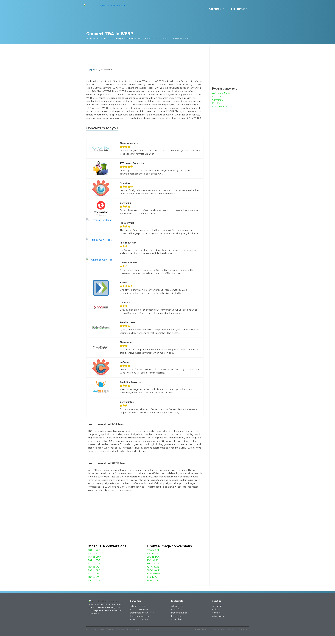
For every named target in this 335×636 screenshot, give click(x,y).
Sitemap (243, 629)
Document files (179, 613)
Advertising (218, 616)
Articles (216, 609)
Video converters (139, 619)
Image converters (139, 616)
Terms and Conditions (223, 629)
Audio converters (139, 609)
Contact (216, 613)
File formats (238, 9)
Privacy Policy (201, 629)
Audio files (176, 609)
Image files (176, 616)
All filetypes (177, 606)
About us (217, 606)
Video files (176, 619)
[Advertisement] (145, 55)
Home (96, 70)
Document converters (141, 613)
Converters (215, 9)
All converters (137, 606)
